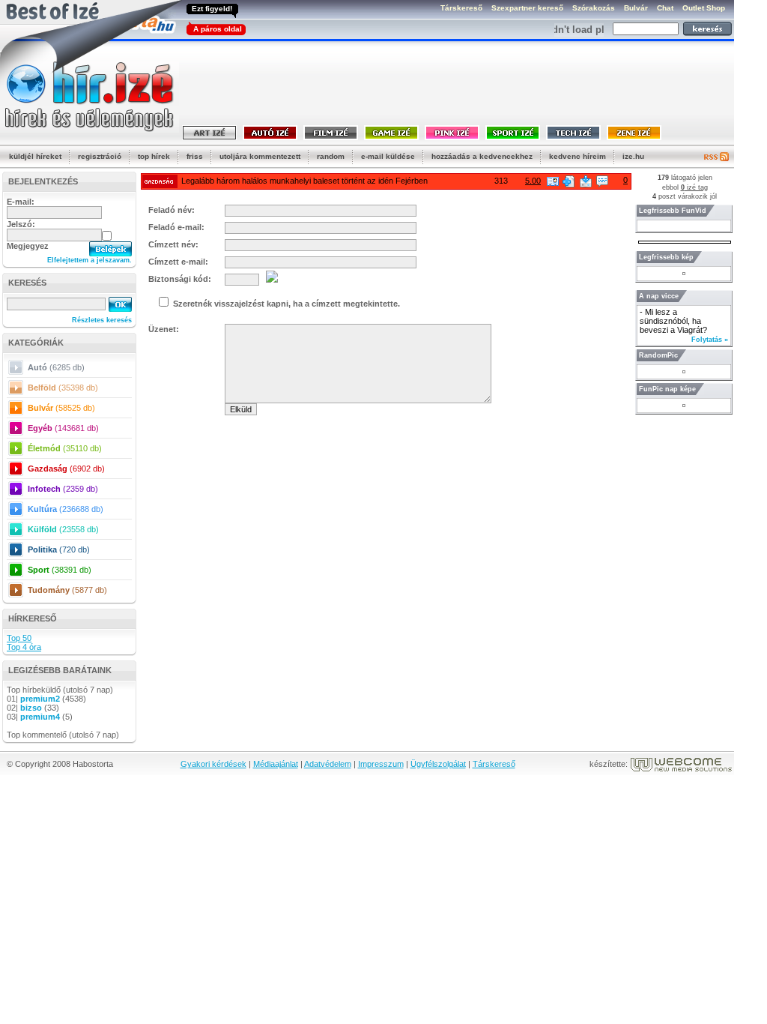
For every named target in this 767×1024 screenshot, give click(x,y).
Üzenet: (163, 329)
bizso (31, 707)
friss (195, 156)
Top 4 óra (24, 646)
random (331, 156)
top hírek (154, 156)
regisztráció (99, 156)
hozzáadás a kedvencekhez (482, 156)
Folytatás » (709, 339)
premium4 (40, 716)
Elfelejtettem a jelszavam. (89, 260)
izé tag (694, 187)
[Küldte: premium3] (553, 181)
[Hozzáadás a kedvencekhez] (569, 181)
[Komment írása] (602, 181)
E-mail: (20, 201)
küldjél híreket (35, 156)
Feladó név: (171, 209)
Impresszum (381, 763)
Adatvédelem (327, 763)
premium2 (40, 698)
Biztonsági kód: (179, 278)
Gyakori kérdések (213, 763)
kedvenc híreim (577, 156)
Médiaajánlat (275, 763)
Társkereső (494, 763)
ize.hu (633, 156)
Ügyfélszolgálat (438, 763)
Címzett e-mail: (178, 261)
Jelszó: (21, 224)
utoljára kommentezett (259, 156)
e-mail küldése (388, 156)
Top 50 (19, 637)
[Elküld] (586, 181)
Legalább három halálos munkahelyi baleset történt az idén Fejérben (304, 180)
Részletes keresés (102, 320)
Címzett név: (173, 244)
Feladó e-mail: (176, 227)
